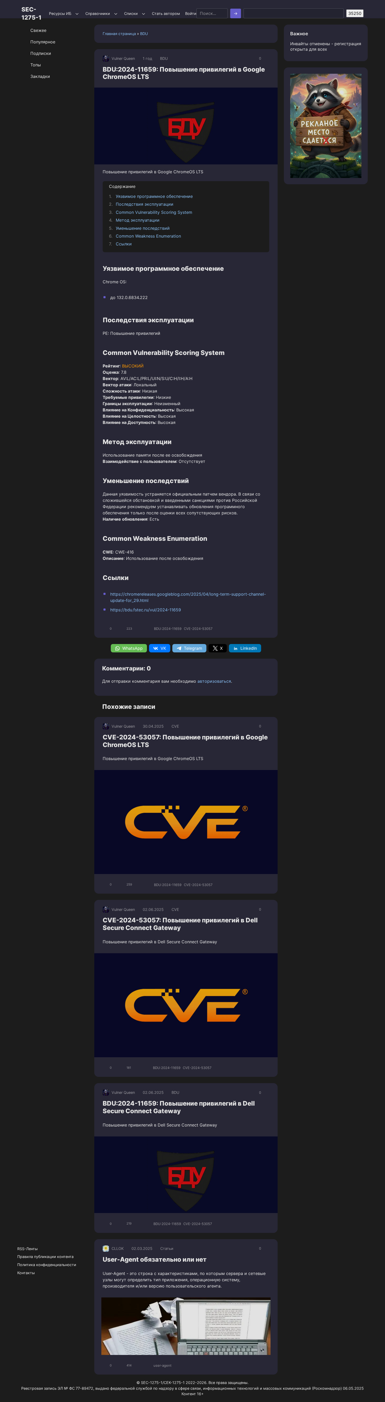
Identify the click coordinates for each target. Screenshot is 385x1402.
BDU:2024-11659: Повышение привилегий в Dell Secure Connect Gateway (179, 1107)
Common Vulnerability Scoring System (154, 212)
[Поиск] (235, 13)
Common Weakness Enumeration (148, 236)
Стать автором (166, 13)
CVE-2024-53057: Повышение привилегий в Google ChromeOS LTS (185, 741)
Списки (131, 13)
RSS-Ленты (27, 1248)
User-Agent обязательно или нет (155, 1259)
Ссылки (124, 243)
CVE (175, 726)
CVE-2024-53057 (198, 629)
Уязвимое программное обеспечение (154, 196)
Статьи (166, 1248)
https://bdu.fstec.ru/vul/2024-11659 (145, 609)
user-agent (162, 1365)
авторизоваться (214, 681)
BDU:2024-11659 (168, 629)
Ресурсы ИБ (60, 13)
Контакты (26, 1273)
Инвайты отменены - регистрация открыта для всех (325, 46)
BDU (144, 33)
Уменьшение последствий (143, 228)
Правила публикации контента (45, 1256)
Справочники (97, 13)
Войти (190, 13)
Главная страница (119, 33)
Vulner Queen (123, 58)
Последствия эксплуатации (144, 204)
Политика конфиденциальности (46, 1264)
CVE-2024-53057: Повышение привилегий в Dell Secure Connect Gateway (180, 924)
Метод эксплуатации (138, 220)
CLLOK (118, 1248)
